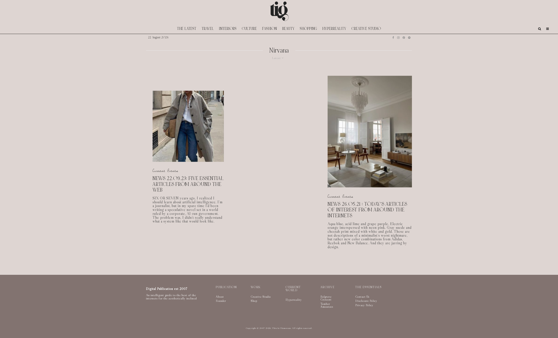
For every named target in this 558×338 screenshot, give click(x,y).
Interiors (228, 28)
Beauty (288, 28)
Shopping (308, 28)
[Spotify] (409, 37)
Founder (221, 300)
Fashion (269, 28)
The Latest (186, 28)
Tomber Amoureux (326, 305)
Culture (249, 28)
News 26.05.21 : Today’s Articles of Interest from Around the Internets (367, 210)
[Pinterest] (404, 37)
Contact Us (362, 296)
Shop (254, 300)
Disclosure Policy (366, 300)
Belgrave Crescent (326, 298)
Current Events (165, 171)
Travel (208, 28)
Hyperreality (334, 28)
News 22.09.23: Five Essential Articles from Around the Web (188, 184)
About (220, 296)
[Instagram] (398, 37)
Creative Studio (366, 28)
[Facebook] (393, 37)
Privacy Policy (364, 305)
